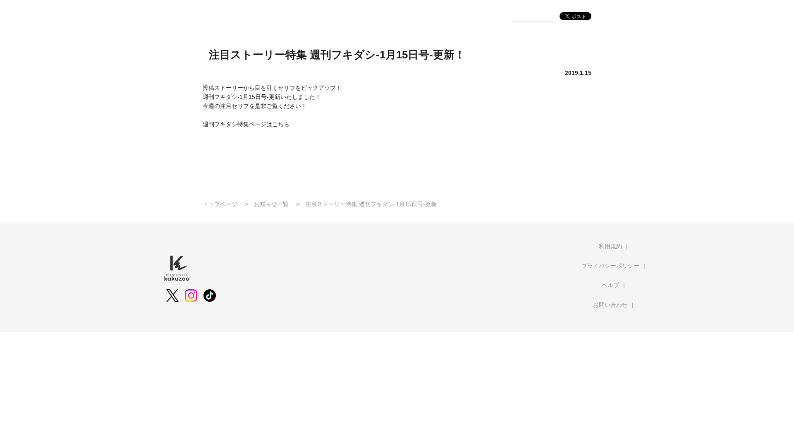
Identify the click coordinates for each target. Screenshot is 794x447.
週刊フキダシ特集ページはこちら (246, 124)
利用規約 (610, 246)
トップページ (220, 204)
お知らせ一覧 (271, 204)
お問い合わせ (610, 304)
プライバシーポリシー (610, 265)
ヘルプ (610, 285)
